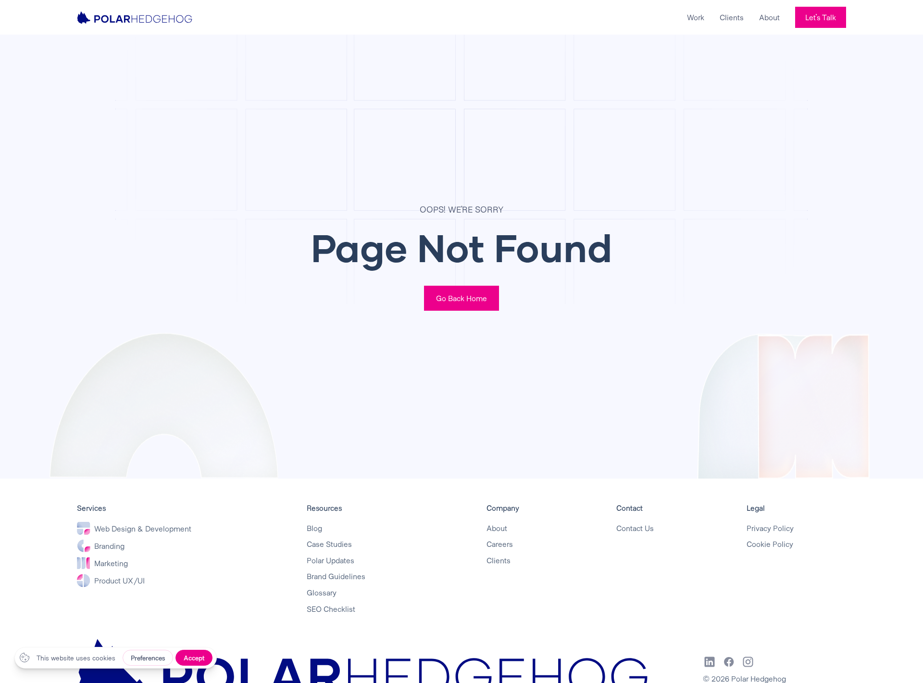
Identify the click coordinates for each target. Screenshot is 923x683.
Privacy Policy (770, 527)
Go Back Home (461, 298)
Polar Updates (330, 560)
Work (695, 17)
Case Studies (329, 543)
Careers (499, 543)
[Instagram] (748, 662)
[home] (134, 17)
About (769, 17)
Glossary (322, 592)
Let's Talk (820, 17)
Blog (314, 527)
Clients (732, 17)
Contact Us (635, 527)
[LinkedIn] (709, 662)
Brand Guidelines (336, 576)
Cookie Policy (770, 543)
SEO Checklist (331, 608)
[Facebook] (729, 662)
